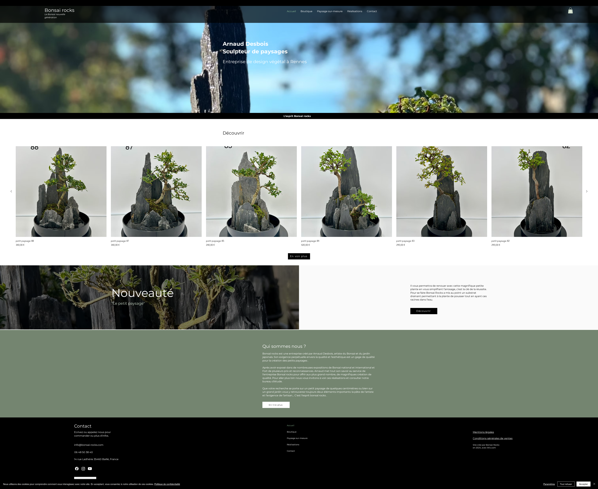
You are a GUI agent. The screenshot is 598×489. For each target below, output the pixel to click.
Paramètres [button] (549, 484)
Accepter (583, 484)
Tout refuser (566, 484)
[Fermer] (594, 484)
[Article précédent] (11, 191)
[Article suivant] (587, 191)
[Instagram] (83, 468)
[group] (299, 196)
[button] (570, 10)
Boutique (292, 432)
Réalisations (293, 444)
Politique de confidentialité (167, 484)
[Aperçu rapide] (61, 191)
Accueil (290, 425)
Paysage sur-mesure (297, 438)
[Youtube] (90, 468)
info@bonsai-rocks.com (88, 444)
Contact (291, 451)
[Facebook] (76, 468)
